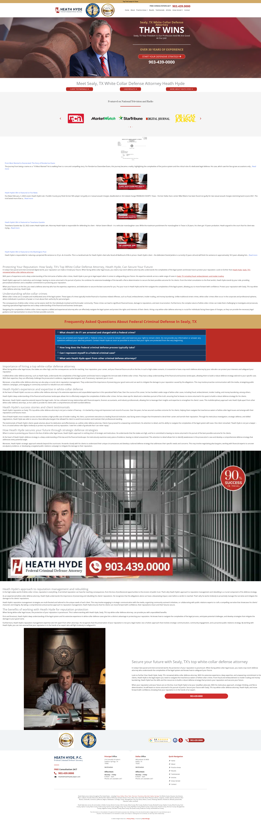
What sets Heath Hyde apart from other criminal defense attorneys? (98, 358)
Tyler (129, 796)
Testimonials (160, 10)
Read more (29, 198)
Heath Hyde (237, 270)
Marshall (146, 796)
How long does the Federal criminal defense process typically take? (97, 347)
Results (151, 10)
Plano (126, 796)
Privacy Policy (130, 818)
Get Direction (109, 767)
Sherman (134, 796)
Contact (187, 10)
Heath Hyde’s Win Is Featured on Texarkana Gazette (25, 222)
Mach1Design (146, 818)
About (133, 10)
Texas (118, 796)
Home (127, 10)
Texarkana (141, 796)
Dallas (122, 796)
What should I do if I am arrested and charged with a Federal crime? (97, 332)
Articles (168, 10)
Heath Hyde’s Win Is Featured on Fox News (21, 193)
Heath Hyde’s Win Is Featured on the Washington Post (25, 252)
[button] (60, 118)
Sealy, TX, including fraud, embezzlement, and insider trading (200, 276)
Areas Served (177, 10)
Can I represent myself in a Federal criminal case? (87, 352)
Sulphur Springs (154, 796)
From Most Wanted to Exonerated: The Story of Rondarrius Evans (30, 163)
